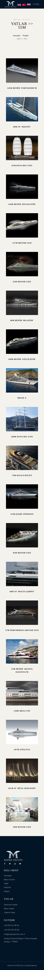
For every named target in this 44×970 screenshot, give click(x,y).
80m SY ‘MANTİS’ (22, 127)
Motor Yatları (9, 909)
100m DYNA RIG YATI (22, 437)
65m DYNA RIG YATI (22, 166)
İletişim (7, 891)
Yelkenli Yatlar (9, 912)
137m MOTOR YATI (22, 243)
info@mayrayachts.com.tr (14, 934)
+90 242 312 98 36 (11, 925)
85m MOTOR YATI (22, 553)
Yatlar (6, 883)
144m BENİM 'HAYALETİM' (22, 204)
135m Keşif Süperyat (22, 514)
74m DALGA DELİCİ (22, 475)
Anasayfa (16, 36)
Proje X (21, 398)
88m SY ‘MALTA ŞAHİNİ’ (22, 592)
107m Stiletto (22, 750)
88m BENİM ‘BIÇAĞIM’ (22, 320)
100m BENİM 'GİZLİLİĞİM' (22, 359)
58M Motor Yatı (22, 827)
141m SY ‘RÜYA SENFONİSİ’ (22, 788)
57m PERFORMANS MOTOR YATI (22, 630)
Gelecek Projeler (11, 905)
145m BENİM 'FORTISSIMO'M (22, 88)
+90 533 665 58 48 (11, 930)
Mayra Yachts (9, 879)
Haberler (7, 887)
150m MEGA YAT (22, 711)
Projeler (26, 36)
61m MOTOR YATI (22, 282)
